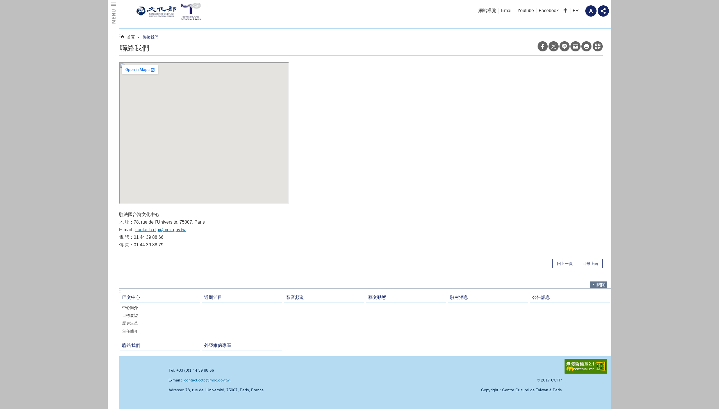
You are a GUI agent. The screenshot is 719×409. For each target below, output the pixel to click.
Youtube (525, 10)
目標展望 (130, 315)
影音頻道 (295, 297)
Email (507, 10)
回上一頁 (565, 263)
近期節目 (213, 297)
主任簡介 (130, 331)
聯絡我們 (150, 37)
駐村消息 (459, 297)
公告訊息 (541, 297)
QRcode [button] (598, 46)
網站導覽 (487, 10)
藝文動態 (377, 297)
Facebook (549, 10)
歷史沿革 (130, 323)
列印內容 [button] (586, 46)
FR (576, 10)
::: (123, 4)
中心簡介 (130, 307)
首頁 (131, 37)
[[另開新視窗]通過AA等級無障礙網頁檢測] (586, 366)
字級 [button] (591, 11)
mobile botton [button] (113, 12)
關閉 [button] (601, 284)
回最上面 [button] (590, 263)
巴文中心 (131, 297)
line (564, 46)
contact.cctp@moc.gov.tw (160, 229)
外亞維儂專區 (217, 345)
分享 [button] (603, 11)
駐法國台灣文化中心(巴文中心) (169, 11)
